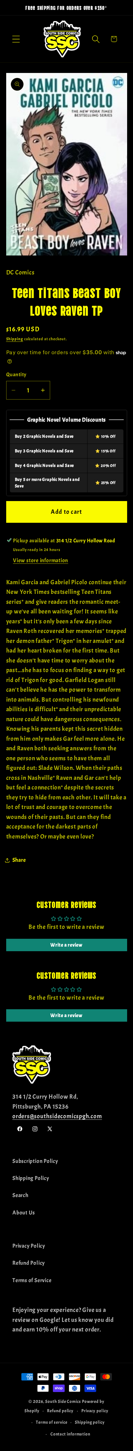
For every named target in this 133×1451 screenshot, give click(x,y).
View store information (40, 560)
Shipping (14, 339)
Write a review (66, 945)
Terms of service (51, 1422)
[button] (16, 39)
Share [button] (19, 860)
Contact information (70, 1434)
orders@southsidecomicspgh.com (57, 1116)
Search (20, 1195)
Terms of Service (31, 1280)
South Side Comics (63, 1401)
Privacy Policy (28, 1246)
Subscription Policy (35, 1161)
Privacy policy (95, 1410)
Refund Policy (28, 1263)
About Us (23, 1212)
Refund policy (60, 1410)
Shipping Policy (30, 1178)
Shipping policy (90, 1422)
